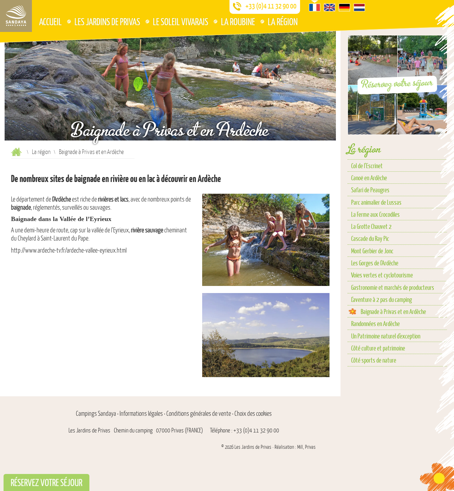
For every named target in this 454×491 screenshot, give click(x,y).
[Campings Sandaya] (16, 16)
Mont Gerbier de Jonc (372, 251)
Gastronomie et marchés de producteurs (392, 287)
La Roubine (238, 21)
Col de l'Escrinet (367, 165)
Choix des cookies (253, 413)
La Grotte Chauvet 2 (371, 226)
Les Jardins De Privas (107, 21)
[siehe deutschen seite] (344, 7)
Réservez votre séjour (397, 83)
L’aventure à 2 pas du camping (381, 299)
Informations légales (141, 413)
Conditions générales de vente (198, 413)
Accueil (50, 21)
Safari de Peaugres (370, 190)
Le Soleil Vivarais (180, 21)
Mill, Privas (306, 447)
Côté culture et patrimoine (378, 348)
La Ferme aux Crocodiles (375, 214)
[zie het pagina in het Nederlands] (359, 7)
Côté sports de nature (373, 360)
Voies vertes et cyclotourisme (382, 275)
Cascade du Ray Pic (370, 238)
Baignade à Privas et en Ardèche (393, 311)
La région (283, 21)
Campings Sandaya (96, 413)
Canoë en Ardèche (369, 177)
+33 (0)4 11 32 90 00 (271, 6)
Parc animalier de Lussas (376, 202)
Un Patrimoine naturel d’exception (385, 336)
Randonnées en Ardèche (375, 323)
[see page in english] (329, 7)
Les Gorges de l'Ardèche (374, 263)
